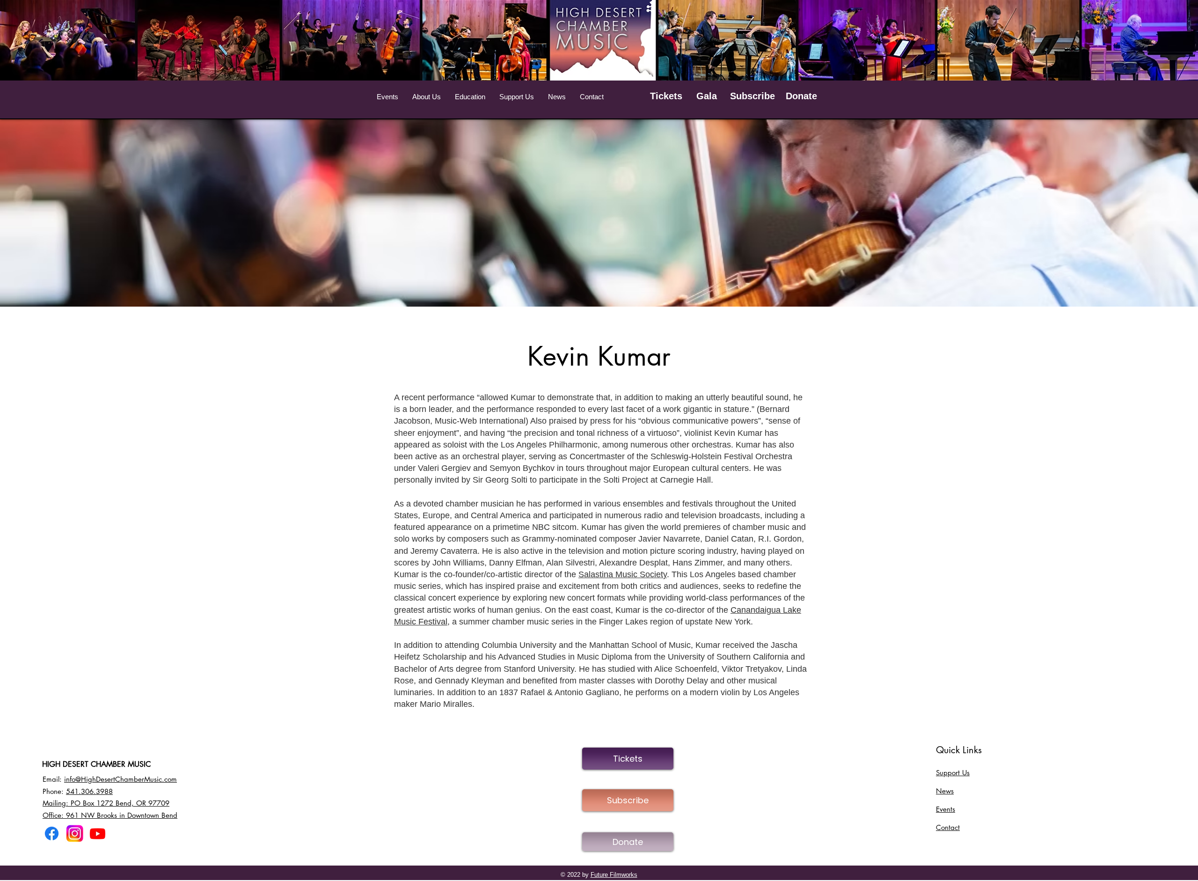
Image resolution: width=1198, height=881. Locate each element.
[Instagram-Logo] (75, 833)
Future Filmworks (614, 874)
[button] (387, 97)
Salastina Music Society (622, 574)
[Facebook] (52, 833)
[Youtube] (97, 833)
